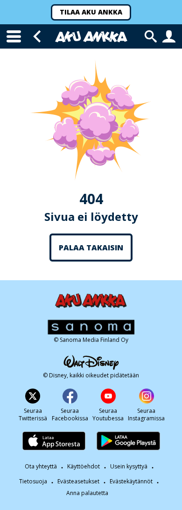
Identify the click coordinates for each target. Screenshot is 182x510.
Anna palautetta (87, 493)
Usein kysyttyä (128, 466)
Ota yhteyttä (41, 466)
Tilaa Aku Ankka (91, 11)
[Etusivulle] (91, 36)
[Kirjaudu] (168, 36)
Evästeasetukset (78, 481)
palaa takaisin (91, 247)
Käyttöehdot (83, 466)
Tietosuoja (33, 481)
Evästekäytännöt (131, 481)
